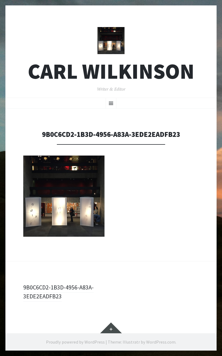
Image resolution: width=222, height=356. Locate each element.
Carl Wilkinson (111, 71)
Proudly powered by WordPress (75, 342)
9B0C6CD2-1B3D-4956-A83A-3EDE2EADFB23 (58, 292)
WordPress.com (160, 342)
